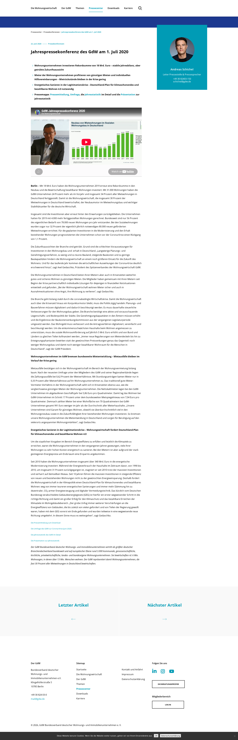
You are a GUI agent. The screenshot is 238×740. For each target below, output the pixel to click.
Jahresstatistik (93, 94)
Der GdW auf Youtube (171, 671)
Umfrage (75, 94)
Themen (80, 684)
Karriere (80, 698)
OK (156, 736)
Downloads (82, 693)
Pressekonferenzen (52, 32)
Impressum (128, 674)
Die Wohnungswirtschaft (89, 674)
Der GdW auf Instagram (163, 671)
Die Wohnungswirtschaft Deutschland (183, 8)
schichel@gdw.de (182, 81)
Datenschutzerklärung (133, 679)
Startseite (81, 669)
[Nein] (234, 736)
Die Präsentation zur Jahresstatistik (45, 540)
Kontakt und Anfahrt (132, 669)
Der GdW (81, 679)
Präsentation (128, 94)
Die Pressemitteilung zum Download (45, 522)
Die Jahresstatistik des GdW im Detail (46, 534)
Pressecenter (36, 32)
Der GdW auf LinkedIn (154, 671)
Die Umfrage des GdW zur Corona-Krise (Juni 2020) (51, 528)
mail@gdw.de (38, 698)
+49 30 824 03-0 (39, 694)
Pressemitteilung (59, 94)
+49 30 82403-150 (182, 78)
